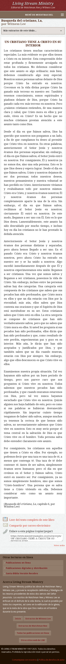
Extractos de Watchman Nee (33, 626)
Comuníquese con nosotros (24, 660)
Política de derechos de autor (52, 660)
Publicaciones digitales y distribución (26, 568)
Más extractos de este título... (20, 30)
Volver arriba (59, 545)
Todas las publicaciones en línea (33, 633)
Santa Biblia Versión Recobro (22, 573)
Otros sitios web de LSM (33, 640)
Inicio (18, 619)
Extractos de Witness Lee (38, 619)
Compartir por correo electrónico (29, 525)
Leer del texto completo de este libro (31, 519)
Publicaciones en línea (18, 562)
